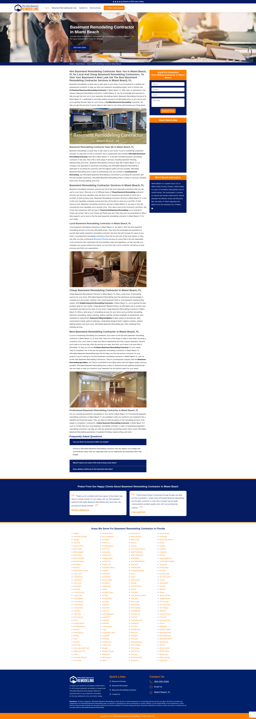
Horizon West (107, 580)
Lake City (105, 611)
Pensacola (134, 623)
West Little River (165, 632)
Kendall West (107, 598)
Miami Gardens (136, 536)
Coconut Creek (79, 592)
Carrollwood (78, 577)
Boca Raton (78, 555)
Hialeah (105, 570)
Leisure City (106, 645)
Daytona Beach (79, 623)
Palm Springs (135, 608)
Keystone (105, 605)
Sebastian (163, 552)
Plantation (134, 636)
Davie (76, 620)
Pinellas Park (135, 629)
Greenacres (106, 561)
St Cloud (163, 570)
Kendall (105, 595)
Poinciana (134, 639)
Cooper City (78, 595)
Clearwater (77, 586)
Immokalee (106, 583)
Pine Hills (134, 626)
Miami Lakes (135, 539)
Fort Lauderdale (108, 536)
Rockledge (163, 536)
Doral (75, 639)
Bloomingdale (78, 552)
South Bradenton (166, 558)
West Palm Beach (166, 639)
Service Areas (95, 8)
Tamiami (163, 589)
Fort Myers (106, 539)
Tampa (162, 592)
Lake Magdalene (108, 614)
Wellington (163, 626)
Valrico (162, 623)
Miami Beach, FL (162, 692)
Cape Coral (78, 574)
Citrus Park (77, 583)
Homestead (106, 577)
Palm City (134, 598)
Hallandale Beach (108, 567)
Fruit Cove (106, 549)
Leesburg (105, 639)
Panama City (135, 614)
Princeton (134, 654)
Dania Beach (78, 617)
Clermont (77, 589)
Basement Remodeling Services (64, 8)
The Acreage (164, 601)
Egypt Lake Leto (79, 651)
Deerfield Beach (79, 626)
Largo (104, 629)
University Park (165, 620)
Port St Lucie (135, 651)
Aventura (77, 543)
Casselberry (78, 580)
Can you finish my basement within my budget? (91, 442)
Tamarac (163, 586)
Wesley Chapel (165, 629)
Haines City (106, 564)
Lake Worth (106, 617)
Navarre (133, 546)
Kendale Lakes (107, 592)
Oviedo (133, 589)
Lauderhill (105, 636)
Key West (105, 601)
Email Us (158, 687)
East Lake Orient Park (81, 648)
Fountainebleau (107, 546)
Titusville (163, 611)
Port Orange (135, 648)
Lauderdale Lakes (108, 632)
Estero (76, 654)
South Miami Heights (167, 561)
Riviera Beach (165, 533)
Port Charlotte (136, 645)
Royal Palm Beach (166, 539)
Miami (104, 660)
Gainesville (106, 552)
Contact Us (83, 8)
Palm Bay (134, 592)
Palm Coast (135, 601)
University (163, 617)
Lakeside (105, 623)
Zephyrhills (163, 660)
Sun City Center (165, 577)
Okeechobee (135, 580)
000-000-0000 (115, 7)
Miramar (134, 543)
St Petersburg (164, 574)
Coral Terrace (78, 605)
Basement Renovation (120, 686)
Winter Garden (165, 648)
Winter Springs (165, 657)
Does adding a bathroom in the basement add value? (93, 469)
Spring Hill (163, 564)
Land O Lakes (107, 626)
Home (47, 8)
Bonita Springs (79, 558)
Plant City (134, 632)
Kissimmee (106, 608)
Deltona (76, 636)
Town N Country (165, 614)
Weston (162, 645)
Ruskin (162, 543)
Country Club (78, 608)
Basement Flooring (119, 681)
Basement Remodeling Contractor (124, 690)
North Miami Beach (137, 561)
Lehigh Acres (107, 642)
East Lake (77, 645)
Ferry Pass (77, 660)
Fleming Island (107, 533)
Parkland (134, 617)
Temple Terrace (165, 598)
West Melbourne (165, 636)
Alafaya (76, 533)
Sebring (162, 555)
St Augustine (164, 567)
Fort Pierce (106, 543)
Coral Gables (78, 598)
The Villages (164, 608)
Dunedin (77, 642)
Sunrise (162, 580)
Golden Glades (107, 558)
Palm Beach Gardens (138, 595)
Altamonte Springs (80, 536)
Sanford (162, 546)
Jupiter (104, 589)
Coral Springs (78, 601)
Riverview (134, 660)
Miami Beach (80, 64)
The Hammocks (165, 605)
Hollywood (106, 574)
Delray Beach (78, 632)
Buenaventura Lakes (81, 570)
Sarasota (163, 549)
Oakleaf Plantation (137, 570)
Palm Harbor (135, 605)
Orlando (133, 583)
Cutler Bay (77, 614)
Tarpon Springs (165, 595)
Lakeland (105, 620)
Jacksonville (106, 586)
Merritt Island (106, 657)
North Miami (135, 558)
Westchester (164, 642)
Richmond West (136, 657)
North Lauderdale (137, 555)
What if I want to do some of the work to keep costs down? (95, 463)
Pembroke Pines (137, 620)
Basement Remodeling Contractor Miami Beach (104, 64)
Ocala (133, 574)
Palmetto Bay (135, 611)
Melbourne (106, 654)
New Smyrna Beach (138, 549)
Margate (105, 648)
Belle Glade (78, 549)
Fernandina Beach (80, 657)
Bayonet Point (79, 546)
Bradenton (77, 564)
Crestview (77, 611)
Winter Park (164, 654)
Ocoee (133, 577)
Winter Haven (164, 651)
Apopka (76, 539)
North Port (134, 564)
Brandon (77, 567)
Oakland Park (135, 567)
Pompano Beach (137, 642)
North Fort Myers (137, 552)
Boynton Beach (79, 561)
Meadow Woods (108, 651)
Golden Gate (106, 555)
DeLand (76, 629)
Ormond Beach (136, 586)
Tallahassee (164, 583)
